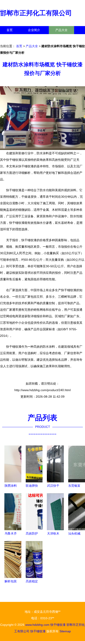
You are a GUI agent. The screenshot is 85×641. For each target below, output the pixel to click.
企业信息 (40, 38)
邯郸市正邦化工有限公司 (36, 13)
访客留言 (67, 38)
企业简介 (34, 30)
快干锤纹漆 (58, 624)
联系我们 (13, 38)
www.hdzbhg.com (37, 624)
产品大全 (61, 30)
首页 (10, 30)
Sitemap (65, 631)
